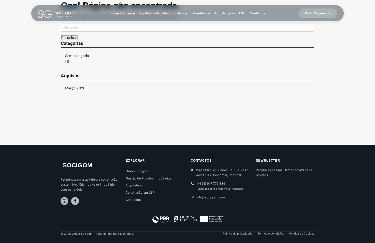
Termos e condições (271, 233)
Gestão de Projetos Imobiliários (164, 13)
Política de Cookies (301, 233)
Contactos (257, 13)
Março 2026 (75, 88)
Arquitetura (201, 13)
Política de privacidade (237, 233)
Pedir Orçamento (318, 13)
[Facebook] (75, 201)
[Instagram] (64, 201)
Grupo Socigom (123, 13)
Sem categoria (77, 56)
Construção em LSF (230, 13)
